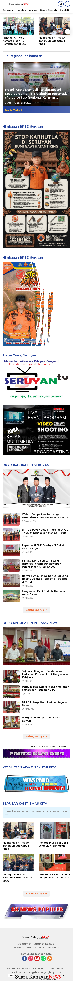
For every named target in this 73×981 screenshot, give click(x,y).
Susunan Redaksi (44, 943)
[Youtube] (37, 959)
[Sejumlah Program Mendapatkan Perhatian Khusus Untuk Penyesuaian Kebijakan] (11, 676)
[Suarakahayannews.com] (18, 4)
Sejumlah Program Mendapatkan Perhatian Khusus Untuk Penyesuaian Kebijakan (45, 674)
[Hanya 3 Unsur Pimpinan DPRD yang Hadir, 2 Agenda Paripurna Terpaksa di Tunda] (11, 580)
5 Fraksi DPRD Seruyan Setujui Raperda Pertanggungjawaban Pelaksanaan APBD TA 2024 (41, 563)
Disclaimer (24, 943)
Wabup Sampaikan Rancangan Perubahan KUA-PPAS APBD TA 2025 (45, 516)
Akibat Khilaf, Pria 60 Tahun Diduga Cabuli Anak (52, 40)
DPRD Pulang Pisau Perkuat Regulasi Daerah (45, 704)
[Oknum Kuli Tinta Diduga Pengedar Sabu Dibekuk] (54, 863)
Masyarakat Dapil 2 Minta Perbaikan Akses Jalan (44, 593)
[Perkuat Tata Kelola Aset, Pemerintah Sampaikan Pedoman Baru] (11, 691)
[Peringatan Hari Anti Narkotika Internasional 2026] (18, 863)
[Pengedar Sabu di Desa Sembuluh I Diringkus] (54, 830)
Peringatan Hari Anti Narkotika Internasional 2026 (17, 877)
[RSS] (49, 959)
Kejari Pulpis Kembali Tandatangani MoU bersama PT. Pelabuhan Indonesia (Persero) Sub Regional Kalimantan (36, 93)
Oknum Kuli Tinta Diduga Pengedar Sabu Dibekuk (54, 876)
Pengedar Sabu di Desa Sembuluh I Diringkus (53, 844)
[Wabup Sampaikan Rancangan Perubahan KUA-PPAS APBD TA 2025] (11, 519)
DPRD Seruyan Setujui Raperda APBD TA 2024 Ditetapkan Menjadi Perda (45, 531)
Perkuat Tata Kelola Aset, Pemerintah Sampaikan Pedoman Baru (45, 688)
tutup (11, 975)
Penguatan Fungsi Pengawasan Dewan (42, 719)
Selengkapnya (35, 609)
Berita (8, 102)
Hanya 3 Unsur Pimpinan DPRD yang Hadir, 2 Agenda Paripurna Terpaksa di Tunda (45, 579)
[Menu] (5, 4)
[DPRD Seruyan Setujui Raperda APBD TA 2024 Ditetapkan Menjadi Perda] (11, 534)
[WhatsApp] (43, 959)
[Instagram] (30, 959)
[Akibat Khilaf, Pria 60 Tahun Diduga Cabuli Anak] (54, 26)
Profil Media (52, 947)
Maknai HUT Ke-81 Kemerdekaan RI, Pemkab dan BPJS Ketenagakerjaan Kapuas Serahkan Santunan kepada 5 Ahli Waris (18, 41)
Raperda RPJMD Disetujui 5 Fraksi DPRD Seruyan (43, 547)
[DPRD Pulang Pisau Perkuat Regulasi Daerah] (11, 707)
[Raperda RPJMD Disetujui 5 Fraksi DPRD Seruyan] (11, 550)
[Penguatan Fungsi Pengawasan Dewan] (11, 722)
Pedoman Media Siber (28, 947)
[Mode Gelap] (61, 4)
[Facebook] (24, 959)
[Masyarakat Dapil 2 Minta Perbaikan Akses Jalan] (11, 596)
